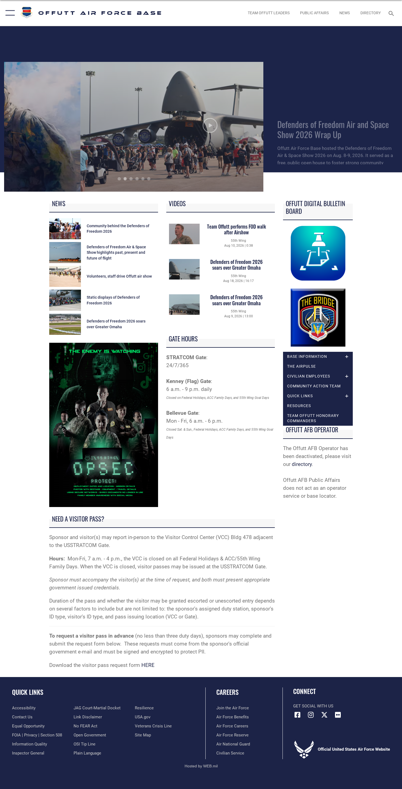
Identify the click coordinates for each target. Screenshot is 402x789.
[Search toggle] (392, 13)
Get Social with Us (313, 706)
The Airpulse (301, 366)
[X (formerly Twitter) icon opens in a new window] (324, 715)
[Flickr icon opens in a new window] (338, 715)
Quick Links (27, 692)
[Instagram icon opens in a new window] (311, 715)
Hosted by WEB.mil (201, 766)
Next (238, 127)
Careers (227, 692)
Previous (30, 127)
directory (302, 464)
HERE (148, 665)
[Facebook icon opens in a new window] (297, 715)
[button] (9, 13)
